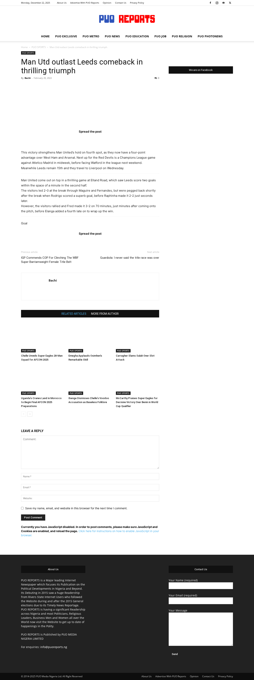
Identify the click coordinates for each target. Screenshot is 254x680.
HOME (45, 36)
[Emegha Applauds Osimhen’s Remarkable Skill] (90, 337)
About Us (61, 2)
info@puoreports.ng (53, 647)
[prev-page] (23, 414)
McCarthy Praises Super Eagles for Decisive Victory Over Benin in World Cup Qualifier (137, 402)
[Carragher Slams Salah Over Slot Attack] (137, 337)
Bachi (28, 77)
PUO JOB (160, 36)
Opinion (107, 2)
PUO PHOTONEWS (210, 36)
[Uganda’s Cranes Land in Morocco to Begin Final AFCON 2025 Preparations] (42, 380)
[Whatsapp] (113, 139)
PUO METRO (91, 36)
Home (24, 47)
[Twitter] (230, 3)
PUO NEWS (112, 36)
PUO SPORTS (39, 47)
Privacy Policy (137, 2)
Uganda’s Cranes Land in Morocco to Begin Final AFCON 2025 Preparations (41, 402)
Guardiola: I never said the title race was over (129, 257)
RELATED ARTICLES (74, 313)
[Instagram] (217, 3)
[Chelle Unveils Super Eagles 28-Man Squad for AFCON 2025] (42, 337)
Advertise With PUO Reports (84, 2)
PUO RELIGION (182, 36)
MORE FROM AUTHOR (105, 313)
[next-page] (29, 414)
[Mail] (223, 3)
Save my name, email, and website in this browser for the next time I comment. (76, 508)
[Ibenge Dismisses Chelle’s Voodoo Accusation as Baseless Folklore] (90, 380)
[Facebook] (210, 3)
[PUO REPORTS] (127, 19)
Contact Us (120, 2)
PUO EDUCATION (137, 36)
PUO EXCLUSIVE (66, 36)
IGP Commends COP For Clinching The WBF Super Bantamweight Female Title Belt (50, 260)
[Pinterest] (97, 139)
